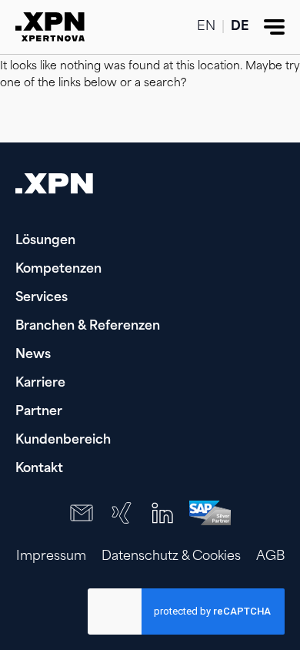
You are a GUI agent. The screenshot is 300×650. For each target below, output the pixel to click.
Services (41, 298)
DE (239, 27)
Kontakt (39, 469)
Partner (38, 412)
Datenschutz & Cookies (171, 557)
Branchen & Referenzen (87, 326)
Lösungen (45, 241)
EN (206, 27)
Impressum (51, 557)
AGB (270, 557)
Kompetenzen (58, 269)
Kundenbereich (63, 440)
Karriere (40, 383)
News (33, 355)
